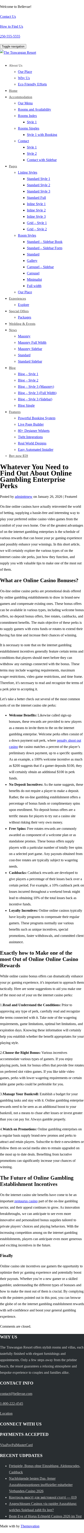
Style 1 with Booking (42, 135)
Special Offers (19, 311)
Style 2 (32, 153)
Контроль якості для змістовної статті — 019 (43, 1497)
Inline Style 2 (36, 210)
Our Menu (25, 103)
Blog (12, 368)
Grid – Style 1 (37, 223)
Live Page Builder (31, 424)
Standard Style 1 (38, 179)
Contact (23, 141)
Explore (23, 305)
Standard (33, 254)
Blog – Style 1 (28, 374)
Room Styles (27, 235)
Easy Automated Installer (35, 449)
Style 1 (32, 122)
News (13, 330)
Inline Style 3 (36, 216)
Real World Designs (32, 443)
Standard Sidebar (30, 361)
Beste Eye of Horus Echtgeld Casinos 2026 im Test (45, 1516)
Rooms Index (27, 116)
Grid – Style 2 (37, 229)
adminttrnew (23, 496)
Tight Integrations (30, 437)
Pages (13, 166)
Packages (24, 317)
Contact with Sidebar (42, 160)
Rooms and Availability (34, 109)
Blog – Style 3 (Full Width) (37, 393)
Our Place (25, 72)
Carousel (33, 273)
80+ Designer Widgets (34, 431)
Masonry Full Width (32, 342)
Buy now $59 (18, 456)
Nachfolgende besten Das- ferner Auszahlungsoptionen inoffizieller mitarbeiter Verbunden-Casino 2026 (41, 1485)
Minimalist (34, 279)
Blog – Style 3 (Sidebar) (35, 399)
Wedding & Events (22, 323)
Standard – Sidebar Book (44, 242)
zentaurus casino (26, 1201)
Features (15, 412)
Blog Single (26, 405)
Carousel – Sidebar (40, 267)
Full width (34, 286)
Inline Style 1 (36, 204)
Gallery (32, 261)
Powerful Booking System (36, 418)
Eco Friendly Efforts (32, 84)
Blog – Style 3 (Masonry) (36, 386)
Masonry (24, 336)
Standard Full (36, 198)
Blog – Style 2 (28, 380)
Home (13, 90)
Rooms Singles (28, 128)
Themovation (30, 1526)
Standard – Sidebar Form (44, 248)
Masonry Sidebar (30, 349)
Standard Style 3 (38, 191)
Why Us (24, 78)
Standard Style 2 (38, 185)
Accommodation (20, 97)
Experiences (17, 298)
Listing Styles (27, 172)
